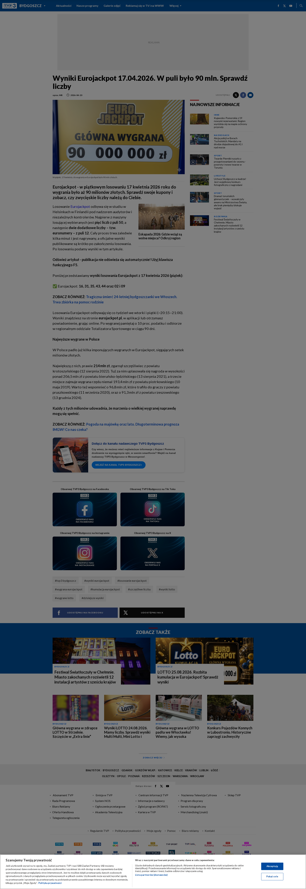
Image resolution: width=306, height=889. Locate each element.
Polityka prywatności (50, 883)
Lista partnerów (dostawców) (151, 874)
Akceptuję (272, 866)
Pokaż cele (272, 876)
